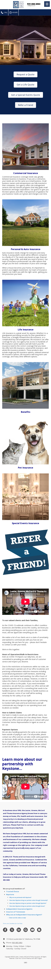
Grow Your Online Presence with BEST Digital (28, 958)
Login (25, 962)
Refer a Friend (25, 105)
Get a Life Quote (25, 84)
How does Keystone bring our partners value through (24, 900)
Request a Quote (25, 74)
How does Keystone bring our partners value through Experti (26, 903)
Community (43, 900)
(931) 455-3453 (17, 943)
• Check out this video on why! (16, 918)
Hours (15, 12)
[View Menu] (47, 4)
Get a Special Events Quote (25, 94)
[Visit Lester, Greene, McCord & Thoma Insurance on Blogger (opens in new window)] (39, 930)
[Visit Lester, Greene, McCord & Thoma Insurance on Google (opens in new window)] (25, 930)
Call (5, 12)
